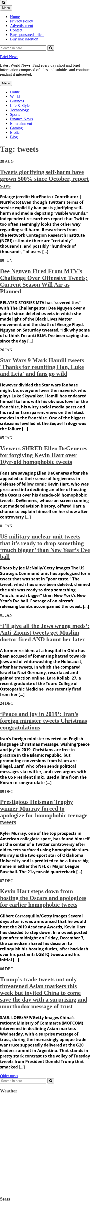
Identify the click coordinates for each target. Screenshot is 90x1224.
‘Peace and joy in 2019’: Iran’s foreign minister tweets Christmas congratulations (43, 721)
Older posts (9, 1076)
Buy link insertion (24, 39)
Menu (6, 8)
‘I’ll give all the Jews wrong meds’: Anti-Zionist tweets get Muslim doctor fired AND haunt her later (45, 633)
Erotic (15, 132)
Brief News (9, 57)
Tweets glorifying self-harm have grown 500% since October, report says (44, 179)
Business (17, 101)
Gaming (16, 128)
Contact (16, 30)
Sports (15, 114)
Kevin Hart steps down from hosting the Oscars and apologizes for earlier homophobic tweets (43, 898)
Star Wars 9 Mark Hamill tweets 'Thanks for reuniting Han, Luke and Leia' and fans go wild (42, 367)
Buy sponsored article (27, 34)
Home (15, 16)
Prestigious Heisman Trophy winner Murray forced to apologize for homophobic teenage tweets (44, 812)
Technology (19, 110)
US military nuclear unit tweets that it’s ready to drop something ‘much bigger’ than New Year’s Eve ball (45, 546)
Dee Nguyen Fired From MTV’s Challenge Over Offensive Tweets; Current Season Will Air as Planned (44, 281)
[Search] (50, 48)
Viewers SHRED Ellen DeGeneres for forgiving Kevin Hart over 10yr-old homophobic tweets (43, 455)
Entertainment (21, 123)
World (15, 96)
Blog (14, 137)
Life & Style (20, 105)
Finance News (21, 119)
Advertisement (21, 25)
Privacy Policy (21, 21)
